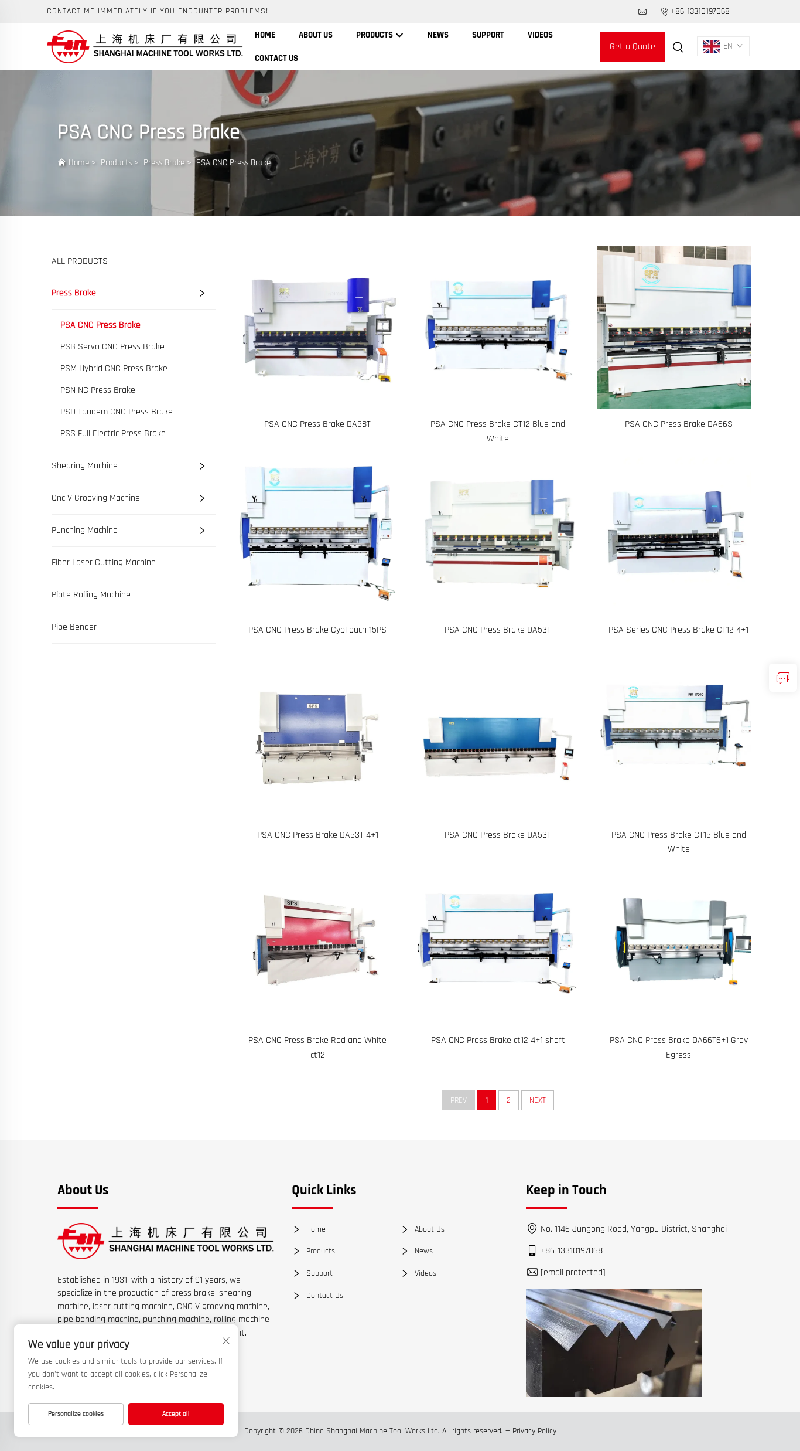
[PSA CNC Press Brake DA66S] (678, 327)
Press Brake (163, 162)
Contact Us (276, 58)
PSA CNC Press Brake (233, 162)
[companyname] (145, 46)
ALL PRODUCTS (80, 261)
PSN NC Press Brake (97, 390)
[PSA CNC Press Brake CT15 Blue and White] (678, 738)
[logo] (165, 1241)
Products (375, 34)
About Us (316, 34)
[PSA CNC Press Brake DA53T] (497, 532)
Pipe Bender (74, 627)
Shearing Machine (85, 466)
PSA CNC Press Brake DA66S (679, 424)
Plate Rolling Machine (91, 595)
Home (265, 34)
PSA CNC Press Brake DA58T (317, 424)
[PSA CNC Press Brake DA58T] (317, 327)
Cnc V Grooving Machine (96, 498)
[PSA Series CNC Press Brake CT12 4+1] (678, 532)
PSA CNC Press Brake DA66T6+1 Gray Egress (679, 1047)
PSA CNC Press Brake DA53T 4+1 (317, 835)
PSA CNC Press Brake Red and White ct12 (317, 1047)
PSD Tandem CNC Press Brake (116, 412)
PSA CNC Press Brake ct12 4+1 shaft (498, 1040)
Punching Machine (85, 530)
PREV (458, 1100)
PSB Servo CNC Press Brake (112, 347)
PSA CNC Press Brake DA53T (498, 630)
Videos (540, 34)
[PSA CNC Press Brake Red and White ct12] (317, 943)
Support (488, 34)
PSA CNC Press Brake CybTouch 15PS (317, 630)
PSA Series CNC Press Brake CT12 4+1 (678, 630)
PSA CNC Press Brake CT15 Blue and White (678, 842)
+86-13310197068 (700, 11)
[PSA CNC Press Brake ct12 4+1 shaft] (497, 943)
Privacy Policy (534, 1431)
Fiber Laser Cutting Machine (104, 562)
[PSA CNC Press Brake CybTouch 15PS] (317, 532)
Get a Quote (632, 46)
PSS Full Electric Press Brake (113, 434)
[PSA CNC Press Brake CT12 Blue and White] (497, 327)
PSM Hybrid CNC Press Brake (113, 369)
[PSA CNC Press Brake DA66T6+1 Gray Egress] (678, 943)
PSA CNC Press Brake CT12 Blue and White (497, 431)
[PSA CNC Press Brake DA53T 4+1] (317, 738)
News (438, 34)
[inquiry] (783, 678)
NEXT (537, 1100)
